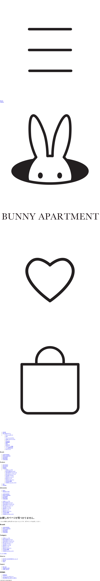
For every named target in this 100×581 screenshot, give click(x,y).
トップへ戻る (3, 553)
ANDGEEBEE (6, 454)
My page (5, 566)
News (4, 490)
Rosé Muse (5, 458)
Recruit (4, 560)
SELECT (9, 479)
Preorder (4, 485)
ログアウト (8, 449)
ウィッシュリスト (9, 437)
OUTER (9, 475)
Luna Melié (5, 457)
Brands (1, 100)
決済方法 (7, 445)
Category (2, 102)
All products (5, 464)
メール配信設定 (9, 447)
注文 (6, 436)
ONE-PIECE (11, 472)
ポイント (7, 440)
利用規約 (5, 575)
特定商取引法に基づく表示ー (10, 577)
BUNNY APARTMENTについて (10, 559)
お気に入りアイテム (10, 439)
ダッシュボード (9, 435)
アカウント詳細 (9, 446)
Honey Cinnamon (6, 455)
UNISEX (10, 482)
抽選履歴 (7, 442)
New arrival (5, 466)
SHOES (9, 476)
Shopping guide (6, 491)
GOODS (8, 481)
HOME (4, 432)
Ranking (4, 467)
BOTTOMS (10, 471)
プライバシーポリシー (8, 576)
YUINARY (5, 459)
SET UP (10, 474)
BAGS (8, 478)
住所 (6, 443)
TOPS (9, 469)
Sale (4, 484)
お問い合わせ (6, 569)
